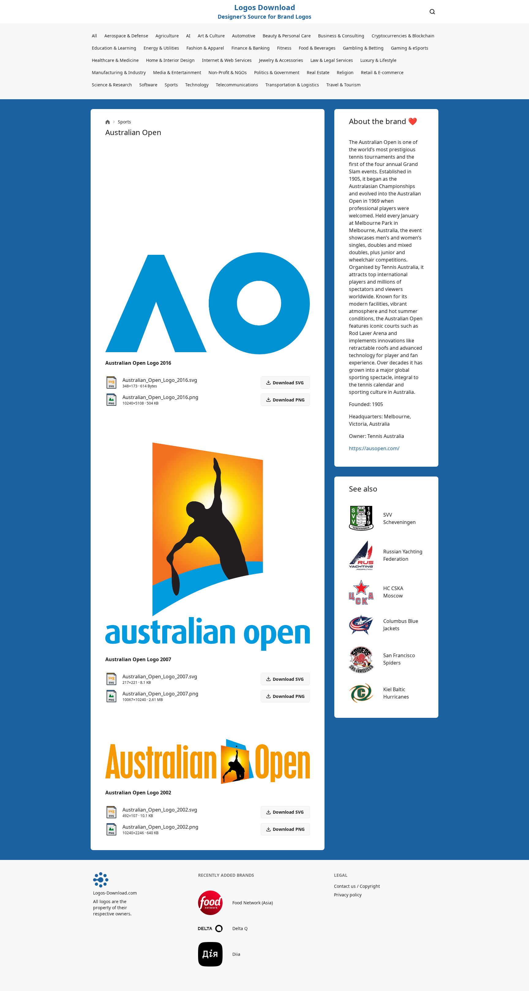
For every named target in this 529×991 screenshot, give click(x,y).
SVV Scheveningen (399, 518)
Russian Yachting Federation (402, 555)
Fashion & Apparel (205, 48)
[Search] (432, 12)
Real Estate (318, 72)
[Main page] (107, 122)
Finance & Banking (250, 48)
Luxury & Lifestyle (378, 60)
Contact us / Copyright (357, 886)
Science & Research (112, 85)
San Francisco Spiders (399, 659)
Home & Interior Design (170, 60)
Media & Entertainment (177, 72)
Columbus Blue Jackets (400, 625)
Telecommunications (237, 85)
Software (148, 85)
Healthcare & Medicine (115, 60)
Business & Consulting (341, 36)
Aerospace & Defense (126, 36)
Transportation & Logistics (292, 85)
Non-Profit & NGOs (227, 72)
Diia (236, 954)
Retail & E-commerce (382, 72)
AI (188, 36)
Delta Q (240, 928)
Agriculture (167, 36)
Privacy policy (348, 895)
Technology (196, 85)
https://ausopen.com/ (374, 448)
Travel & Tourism (343, 85)
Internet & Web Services (227, 60)
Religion (345, 72)
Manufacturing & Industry (119, 72)
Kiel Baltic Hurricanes (396, 693)
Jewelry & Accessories (281, 60)
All (94, 36)
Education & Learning (114, 48)
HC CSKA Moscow (393, 592)
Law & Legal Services (331, 60)
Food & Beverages (317, 48)
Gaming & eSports (409, 48)
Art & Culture (211, 36)
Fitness (284, 48)
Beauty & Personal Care (287, 36)
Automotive (243, 36)
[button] (285, 400)
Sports (171, 85)
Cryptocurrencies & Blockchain (403, 36)
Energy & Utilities (161, 48)
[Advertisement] (207, 195)
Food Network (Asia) (252, 903)
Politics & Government (276, 72)
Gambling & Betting (363, 48)
